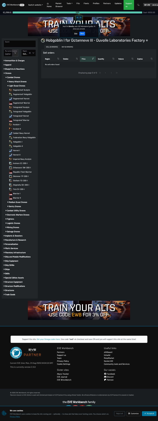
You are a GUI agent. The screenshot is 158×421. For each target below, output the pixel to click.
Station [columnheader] (65, 59)
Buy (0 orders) (67, 47)
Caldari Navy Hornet (21, 133)
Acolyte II (17, 129)
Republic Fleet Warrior (22, 172)
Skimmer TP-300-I (21, 176)
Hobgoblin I (17, 142)
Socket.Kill (108, 361)
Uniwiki (107, 355)
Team (59, 358)
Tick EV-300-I (19, 189)
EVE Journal (62, 377)
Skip (75, 33)
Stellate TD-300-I (20, 181)
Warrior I (16, 194)
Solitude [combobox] (26, 54)
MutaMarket (109, 358)
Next (82, 33)
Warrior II (17, 198)
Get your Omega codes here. (48, 339)
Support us (61, 355)
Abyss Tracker (63, 374)
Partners (60, 352)
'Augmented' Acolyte (21, 90)
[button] (13, 5)
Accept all (150, 413)
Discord (109, 377)
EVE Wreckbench (64, 380)
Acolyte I (16, 125)
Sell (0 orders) (52, 47)
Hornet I (16, 150)
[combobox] (8, 53)
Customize (134, 413)
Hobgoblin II (18, 146)
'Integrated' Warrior (21, 120)
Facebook (110, 374)
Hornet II (16, 155)
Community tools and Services (117, 364)
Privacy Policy (15, 417)
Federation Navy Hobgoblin (24, 138)
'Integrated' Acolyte (21, 107)
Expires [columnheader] (140, 59)
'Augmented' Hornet (21, 99)
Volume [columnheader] (121, 59)
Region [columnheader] (47, 59)
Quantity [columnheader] (101, 59)
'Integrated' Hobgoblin (22, 112)
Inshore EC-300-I (20, 163)
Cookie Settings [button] (63, 364)
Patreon (110, 380)
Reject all (119, 413)
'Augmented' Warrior (21, 103)
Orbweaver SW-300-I (22, 168)
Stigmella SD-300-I (21, 185)
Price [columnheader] (83, 59)
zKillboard (108, 352)
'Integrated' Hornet (21, 116)
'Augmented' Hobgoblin (22, 94)
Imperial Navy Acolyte (22, 159)
